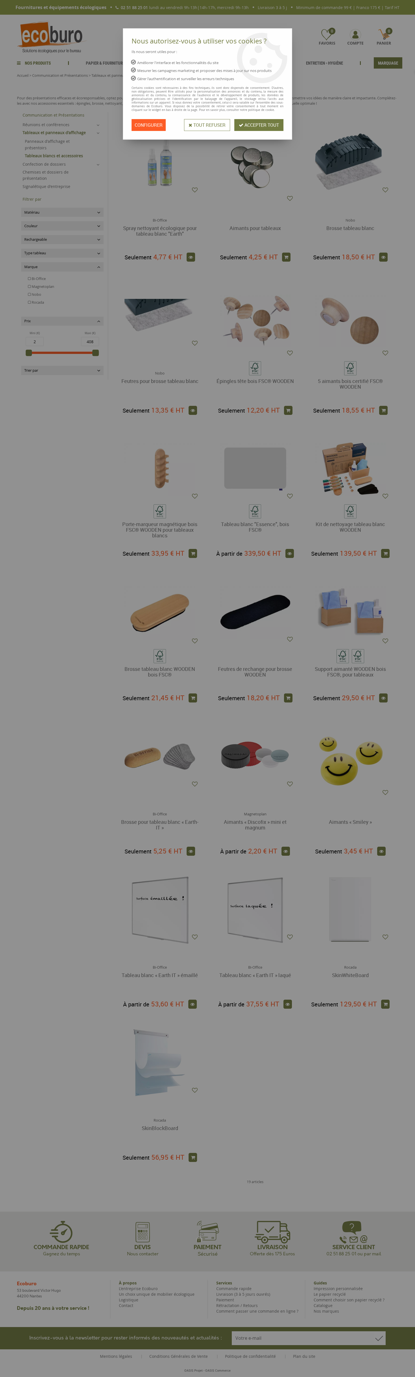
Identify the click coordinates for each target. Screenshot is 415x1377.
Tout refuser (209, 125)
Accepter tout (261, 125)
